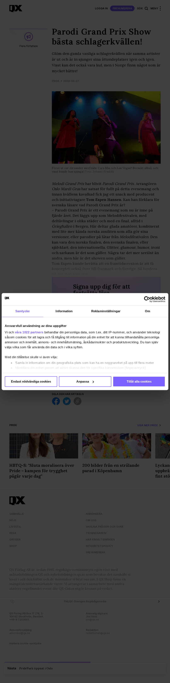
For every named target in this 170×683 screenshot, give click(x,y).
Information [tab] (64, 311)
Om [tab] (147, 311)
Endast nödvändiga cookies (31, 381)
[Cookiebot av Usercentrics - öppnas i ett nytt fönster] (147, 299)
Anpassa (82, 381)
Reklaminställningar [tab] (105, 311)
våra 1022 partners (29, 332)
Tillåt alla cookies (139, 381)
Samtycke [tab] (22, 311)
